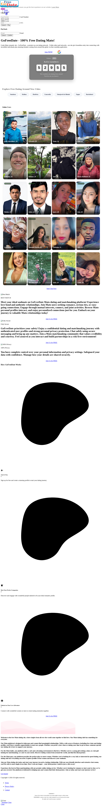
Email (22, 33)
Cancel (4, 25)
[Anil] (64, 162)
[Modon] (15, 198)
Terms (7, 783)
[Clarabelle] (15, 233)
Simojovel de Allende (63, 94)
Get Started (4, 774)
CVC (21, 23)
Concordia (47, 94)
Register (6, 12)
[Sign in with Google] (59, 52)
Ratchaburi (89, 94)
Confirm (10, 35)
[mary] (64, 198)
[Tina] (88, 127)
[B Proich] (39, 127)
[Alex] (88, 233)
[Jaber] (39, 198)
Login (6, 10)
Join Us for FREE (51, 319)
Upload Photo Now (52, 416)
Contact (7, 790)
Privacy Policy (9, 786)
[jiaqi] (88, 198)
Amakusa (13, 94)
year (7, 21)
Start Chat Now (52, 288)
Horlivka (35, 94)
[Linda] (88, 268)
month (7, 19)
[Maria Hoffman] (88, 162)
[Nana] (64, 127)
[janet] (64, 268)
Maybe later (51, 421)
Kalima (24, 94)
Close (9, 802)
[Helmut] (39, 162)
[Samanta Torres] (39, 233)
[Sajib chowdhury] (15, 127)
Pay (9, 25)
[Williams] (15, 162)
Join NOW (49, 52)
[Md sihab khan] (39, 268)
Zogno (78, 94)
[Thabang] (64, 233)
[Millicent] (15, 268)
